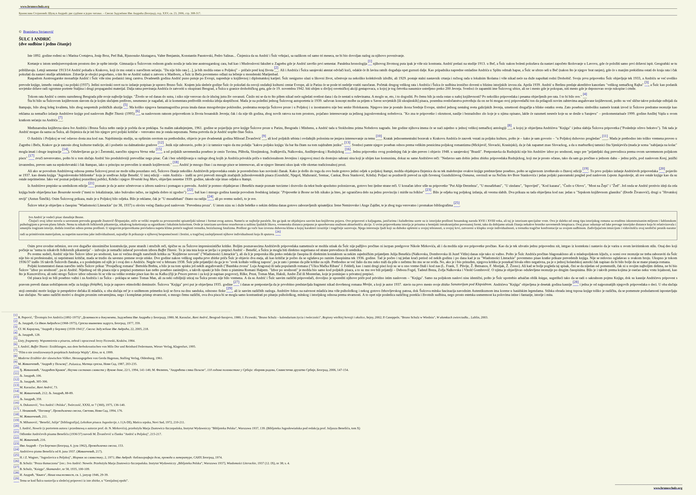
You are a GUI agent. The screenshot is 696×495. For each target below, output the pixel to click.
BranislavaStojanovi (38, 32)
